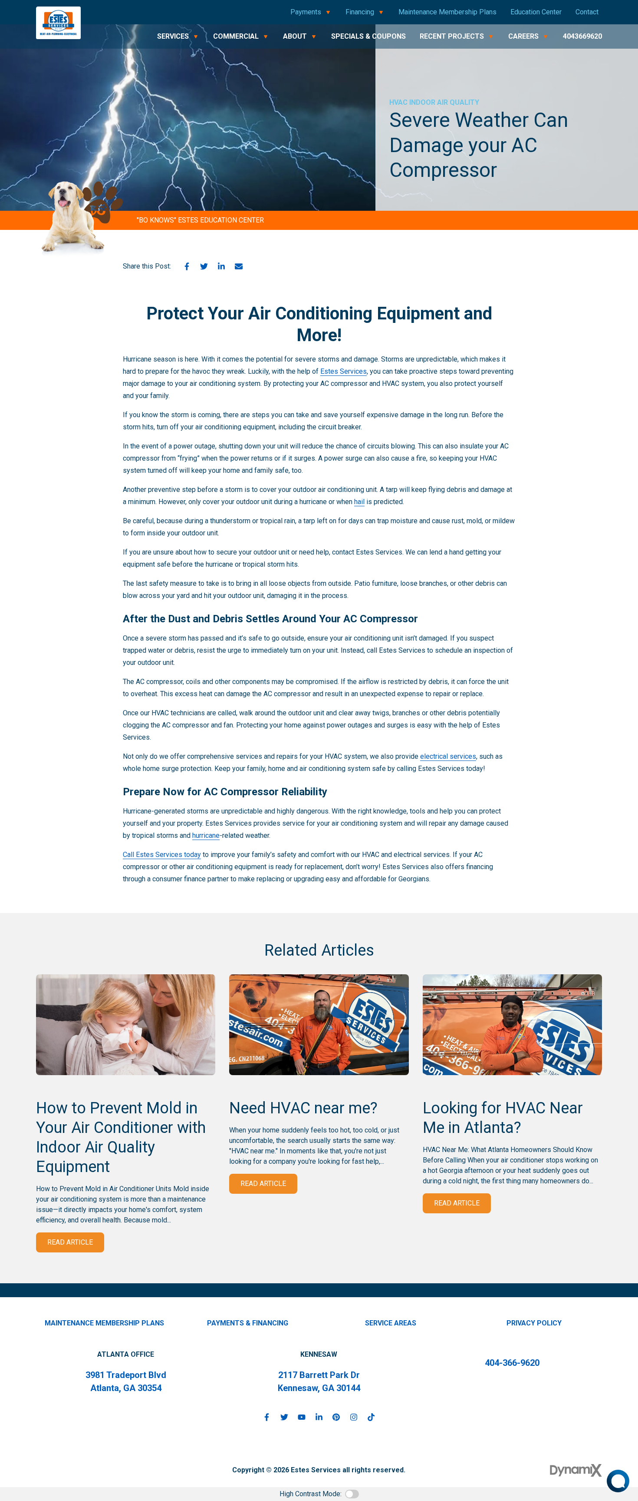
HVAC (398, 102)
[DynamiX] (576, 1470)
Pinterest (336, 1417)
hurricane (206, 835)
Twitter (204, 266)
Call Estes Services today (162, 854)
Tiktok (371, 1417)
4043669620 (582, 36)
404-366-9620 (512, 1363)
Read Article (70, 1242)
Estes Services (343, 371)
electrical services (448, 756)
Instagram (353, 1417)
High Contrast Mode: (311, 1494)
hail (359, 502)
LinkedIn (221, 266)
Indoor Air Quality (444, 102)
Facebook (186, 266)
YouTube (301, 1417)
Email (238, 266)
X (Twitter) (284, 1417)
